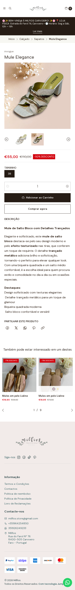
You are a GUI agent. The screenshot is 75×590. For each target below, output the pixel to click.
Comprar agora (37, 208)
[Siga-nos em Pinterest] (35, 457)
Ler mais (37, 31)
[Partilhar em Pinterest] (34, 328)
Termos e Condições (16, 484)
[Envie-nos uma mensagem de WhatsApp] (67, 582)
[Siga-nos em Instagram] (19, 457)
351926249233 (17, 528)
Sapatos (39, 39)
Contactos (10, 488)
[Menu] (4, 8)
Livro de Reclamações (17, 503)
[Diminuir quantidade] (8, 186)
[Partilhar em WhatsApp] (25, 328)
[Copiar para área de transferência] (43, 328)
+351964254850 (18, 523)
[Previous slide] (7, 139)
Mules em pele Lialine (15, 395)
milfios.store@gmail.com (23, 518)
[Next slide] (68, 139)
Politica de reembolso (17, 493)
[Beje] (57, 389)
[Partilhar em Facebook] (7, 328)
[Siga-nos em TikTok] (29, 457)
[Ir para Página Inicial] (38, 8)
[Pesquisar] (10, 8)
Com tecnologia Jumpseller (54, 583)
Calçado (24, 39)
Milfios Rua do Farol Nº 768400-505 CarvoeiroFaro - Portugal (21, 537)
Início (12, 39)
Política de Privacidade (17, 498)
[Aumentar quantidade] (67, 186)
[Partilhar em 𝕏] (16, 328)
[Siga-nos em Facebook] (24, 457)
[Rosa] (53, 389)
